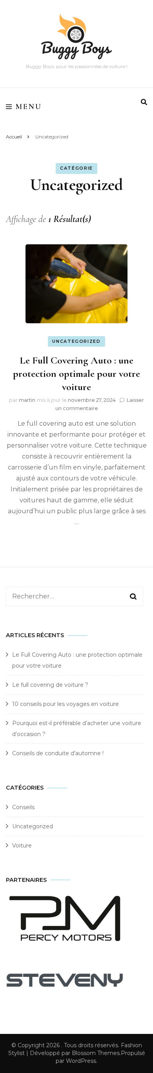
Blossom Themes (96, 1053)
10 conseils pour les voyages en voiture (65, 704)
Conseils (23, 807)
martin (27, 400)
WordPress (81, 1060)
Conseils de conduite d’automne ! (58, 753)
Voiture (22, 845)
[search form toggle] (144, 102)
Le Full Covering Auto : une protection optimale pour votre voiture (76, 373)
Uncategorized (76, 341)
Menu (29, 106)
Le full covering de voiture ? (50, 684)
